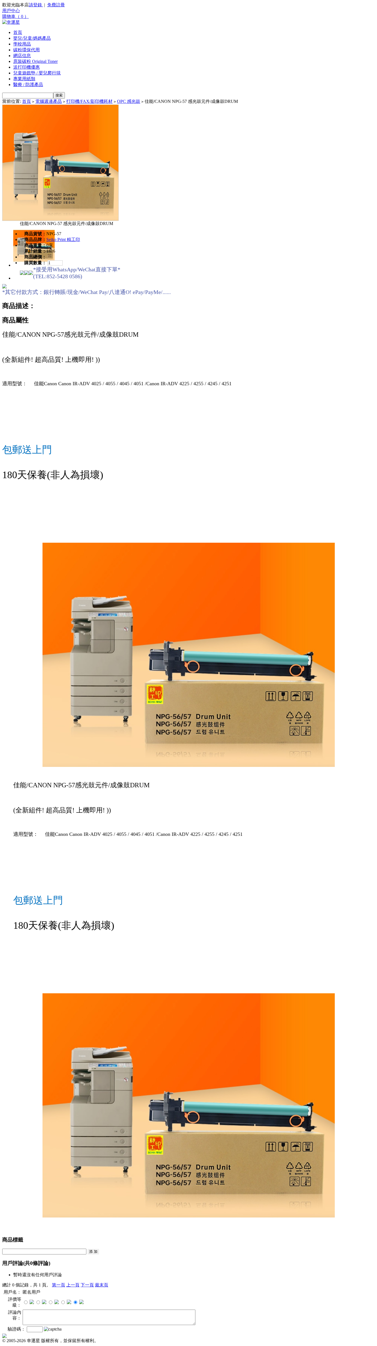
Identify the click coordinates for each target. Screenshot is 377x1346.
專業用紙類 (24, 78)
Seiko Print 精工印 (63, 239)
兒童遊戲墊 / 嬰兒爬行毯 (37, 73)
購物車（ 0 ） (15, 16)
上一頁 (72, 1285)
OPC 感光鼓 (128, 101)
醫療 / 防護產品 (28, 84)
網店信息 (22, 55)
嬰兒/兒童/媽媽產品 (32, 38)
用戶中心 (11, 10)
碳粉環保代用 (26, 49)
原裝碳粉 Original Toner (35, 61)
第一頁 (58, 1285)
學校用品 (22, 44)
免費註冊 (56, 4)
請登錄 (36, 4)
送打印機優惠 (26, 67)
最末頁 (101, 1285)
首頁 (17, 32)
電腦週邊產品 (48, 101)
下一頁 (87, 1285)
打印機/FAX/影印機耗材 (89, 101)
